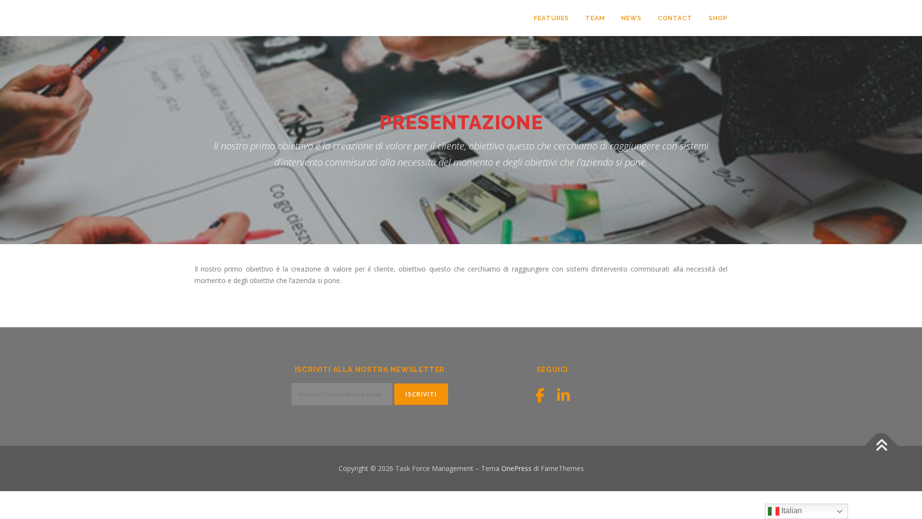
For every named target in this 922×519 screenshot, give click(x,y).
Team (595, 18)
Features (551, 18)
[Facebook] (540, 395)
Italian (790, 511)
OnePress (516, 468)
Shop (718, 18)
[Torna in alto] (881, 446)
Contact (675, 18)
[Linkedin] (563, 395)
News (631, 18)
